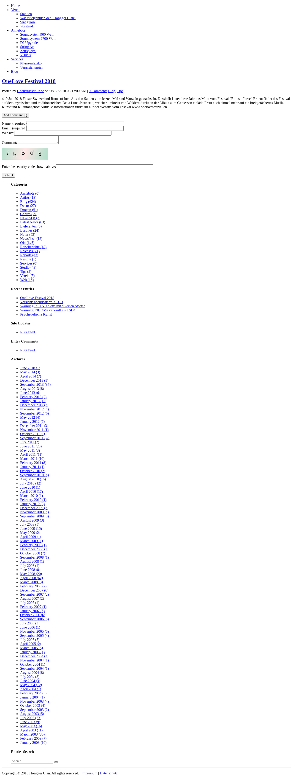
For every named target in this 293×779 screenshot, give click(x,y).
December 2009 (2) (34, 508)
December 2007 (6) (34, 590)
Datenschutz (109, 773)
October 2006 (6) (32, 615)
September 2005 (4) (34, 635)
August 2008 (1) (32, 561)
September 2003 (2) (34, 710)
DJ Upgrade (29, 43)
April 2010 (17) (31, 491)
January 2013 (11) (33, 401)
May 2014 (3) (30, 372)
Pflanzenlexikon (31, 63)
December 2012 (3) (34, 405)
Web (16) (27, 280)
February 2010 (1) (33, 500)
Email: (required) (14, 128)
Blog (14, 71)
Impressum (89, 773)
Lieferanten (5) (31, 226)
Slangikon (27, 22)
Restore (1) (28, 259)
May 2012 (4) (30, 417)
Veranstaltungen (31, 67)
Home (15, 6)
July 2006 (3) (29, 623)
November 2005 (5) (34, 631)
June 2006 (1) (30, 627)
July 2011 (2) (29, 442)
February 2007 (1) (33, 607)
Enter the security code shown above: (29, 167)
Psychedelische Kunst (36, 314)
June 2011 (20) (31, 446)
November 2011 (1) (34, 430)
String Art (27, 47)
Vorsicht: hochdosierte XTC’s (41, 302)
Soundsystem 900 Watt (36, 34)
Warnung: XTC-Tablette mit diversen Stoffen (52, 306)
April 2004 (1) (30, 689)
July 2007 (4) (29, 603)
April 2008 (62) (31, 578)
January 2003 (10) (33, 742)
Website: (8, 133)
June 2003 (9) (30, 722)
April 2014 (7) (30, 376)
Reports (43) (29, 255)
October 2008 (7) (32, 553)
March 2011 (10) (32, 458)
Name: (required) (14, 123)
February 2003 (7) (33, 738)
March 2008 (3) (31, 582)
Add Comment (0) (15, 115)
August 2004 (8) (32, 673)
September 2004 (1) (34, 668)
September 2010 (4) (34, 475)
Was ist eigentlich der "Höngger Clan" (48, 18)
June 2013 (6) (30, 393)
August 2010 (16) (33, 479)
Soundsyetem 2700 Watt (37, 38)
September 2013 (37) (35, 384)
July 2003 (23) (30, 718)
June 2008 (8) (30, 570)
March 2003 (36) (32, 734)
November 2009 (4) (34, 512)
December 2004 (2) (34, 656)
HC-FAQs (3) (30, 218)
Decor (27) (28, 206)
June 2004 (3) (30, 681)
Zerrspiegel (28, 51)
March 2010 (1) (31, 496)
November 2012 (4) (34, 409)
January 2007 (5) (32, 611)
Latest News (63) (32, 222)
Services (17, 59)
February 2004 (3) (33, 693)
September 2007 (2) (34, 594)
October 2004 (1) (32, 664)
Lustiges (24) (29, 230)
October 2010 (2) (32, 471)
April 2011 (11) (31, 454)
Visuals (25, 55)
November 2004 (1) (34, 660)
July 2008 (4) (29, 566)
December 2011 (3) (34, 426)
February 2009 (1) (33, 545)
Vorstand (26, 26)
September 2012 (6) (34, 413)
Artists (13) (28, 197)
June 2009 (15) (31, 528)
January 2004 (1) (32, 697)
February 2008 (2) (33, 586)
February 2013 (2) (33, 397)
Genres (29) (28, 214)
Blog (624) (28, 201)
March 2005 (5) (31, 648)
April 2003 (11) (31, 730)
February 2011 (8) (33, 463)
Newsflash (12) (31, 239)
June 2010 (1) (30, 487)
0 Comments (98, 91)
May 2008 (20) (31, 574)
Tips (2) (25, 271)
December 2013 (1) (34, 380)
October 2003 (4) (32, 705)
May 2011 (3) (30, 450)
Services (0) (28, 263)
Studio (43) (28, 267)
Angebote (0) (29, 193)
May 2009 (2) (30, 533)
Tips (120, 91)
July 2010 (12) (30, 483)
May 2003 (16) (31, 726)
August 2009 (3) (32, 520)
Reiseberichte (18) (33, 247)
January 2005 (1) (32, 652)
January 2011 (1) (32, 467)
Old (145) (27, 243)
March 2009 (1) (31, 541)
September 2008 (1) (34, 557)
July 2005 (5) (29, 640)
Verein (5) (27, 276)
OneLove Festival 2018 (29, 81)
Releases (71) (30, 251)
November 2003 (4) (34, 701)
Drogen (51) (29, 210)
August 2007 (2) (32, 598)
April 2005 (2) (30, 644)
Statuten (26, 14)
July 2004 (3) (29, 677)
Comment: (9, 143)
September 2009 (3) (34, 516)
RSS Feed (27, 332)
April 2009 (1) (30, 537)
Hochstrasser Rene (30, 91)
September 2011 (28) (35, 438)
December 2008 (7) (34, 549)
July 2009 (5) (29, 524)
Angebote (18, 30)
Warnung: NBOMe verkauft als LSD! (47, 310)
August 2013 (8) (32, 389)
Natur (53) (27, 234)
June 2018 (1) (30, 368)
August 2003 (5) (32, 714)
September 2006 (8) (34, 619)
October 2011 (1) (32, 434)
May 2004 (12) (31, 685)
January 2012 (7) (32, 421)
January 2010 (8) (32, 504)
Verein (15, 10)
